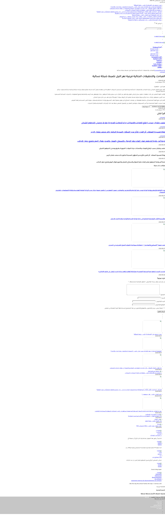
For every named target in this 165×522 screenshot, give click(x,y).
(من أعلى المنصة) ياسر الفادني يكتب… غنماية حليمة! (147, 15)
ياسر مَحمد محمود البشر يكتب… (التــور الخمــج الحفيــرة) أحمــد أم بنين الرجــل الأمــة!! (138, 13)
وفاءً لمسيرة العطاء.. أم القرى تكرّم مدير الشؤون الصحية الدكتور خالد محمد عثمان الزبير (128, 132)
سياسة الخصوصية (156, 507)
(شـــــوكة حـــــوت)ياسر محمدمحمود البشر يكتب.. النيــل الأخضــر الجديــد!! (142, 18)
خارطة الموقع (158, 505)
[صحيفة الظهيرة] (159, 36)
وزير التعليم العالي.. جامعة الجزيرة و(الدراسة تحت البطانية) (145, 416)
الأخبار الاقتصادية (157, 57)
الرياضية (159, 60)
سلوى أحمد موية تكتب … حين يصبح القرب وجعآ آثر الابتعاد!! (145, 20)
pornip (160, 466)
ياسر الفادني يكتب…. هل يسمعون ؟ (152, 394)
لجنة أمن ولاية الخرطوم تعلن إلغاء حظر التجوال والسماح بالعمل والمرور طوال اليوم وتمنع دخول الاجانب (121, 141)
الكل (157, 52)
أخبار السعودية (157, 47)
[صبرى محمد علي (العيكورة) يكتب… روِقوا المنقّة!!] (152, 333)
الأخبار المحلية (154, 49)
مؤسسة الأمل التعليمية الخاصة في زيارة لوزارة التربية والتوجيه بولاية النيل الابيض (138, 219)
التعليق (162, 295)
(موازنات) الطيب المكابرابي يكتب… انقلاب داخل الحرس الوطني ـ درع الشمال (140, 17)
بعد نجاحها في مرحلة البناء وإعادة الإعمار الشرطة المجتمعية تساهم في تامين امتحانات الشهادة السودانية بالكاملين (128, 411)
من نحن (159, 503)
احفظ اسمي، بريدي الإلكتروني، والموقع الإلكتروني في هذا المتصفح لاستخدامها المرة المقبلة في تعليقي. (133, 308)
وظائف (159, 67)
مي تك (147, 497)
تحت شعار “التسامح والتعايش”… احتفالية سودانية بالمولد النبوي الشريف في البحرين (137, 245)
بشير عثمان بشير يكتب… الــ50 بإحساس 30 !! (149, 426)
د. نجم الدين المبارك (156, 435)
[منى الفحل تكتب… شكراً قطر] (158, 419)
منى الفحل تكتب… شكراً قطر (153, 421)
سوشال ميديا (157, 64)
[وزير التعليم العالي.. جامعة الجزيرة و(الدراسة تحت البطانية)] (153, 414)
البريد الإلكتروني (160, 301)
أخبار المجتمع (154, 50)
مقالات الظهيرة (157, 66)
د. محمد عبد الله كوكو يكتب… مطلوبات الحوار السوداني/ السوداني (143, 10)
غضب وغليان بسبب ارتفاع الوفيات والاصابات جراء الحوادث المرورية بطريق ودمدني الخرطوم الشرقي (123, 123)
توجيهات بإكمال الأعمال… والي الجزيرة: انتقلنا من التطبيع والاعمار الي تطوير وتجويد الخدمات (136, 8)
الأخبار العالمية (157, 59)
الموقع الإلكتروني (160, 305)
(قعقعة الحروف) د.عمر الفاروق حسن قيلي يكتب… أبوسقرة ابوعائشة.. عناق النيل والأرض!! (136, 7)
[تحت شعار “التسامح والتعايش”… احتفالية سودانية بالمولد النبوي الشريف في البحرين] (148, 242)
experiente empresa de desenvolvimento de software (146, 481)
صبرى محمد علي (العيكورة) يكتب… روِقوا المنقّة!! (148, 5)
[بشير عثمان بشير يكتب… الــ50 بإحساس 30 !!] (159, 424)
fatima (160, 445)
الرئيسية (162, 70)
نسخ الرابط (145, 106)
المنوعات (159, 62)
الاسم (163, 298)
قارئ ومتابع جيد (157, 457)
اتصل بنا (159, 508)
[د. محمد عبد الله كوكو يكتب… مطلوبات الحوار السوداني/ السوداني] (155, 371)
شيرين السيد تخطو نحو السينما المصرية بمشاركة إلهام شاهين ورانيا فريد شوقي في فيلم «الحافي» (131, 272)
